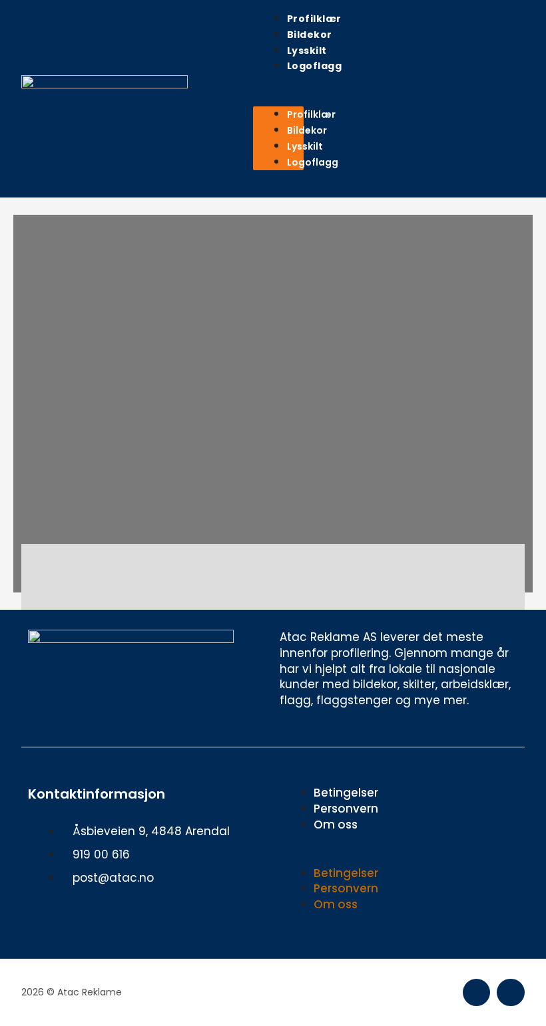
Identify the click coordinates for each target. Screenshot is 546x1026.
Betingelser (346, 793)
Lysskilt (307, 50)
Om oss (336, 825)
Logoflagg (314, 65)
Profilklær (314, 18)
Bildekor (309, 34)
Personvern (346, 809)
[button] (278, 99)
